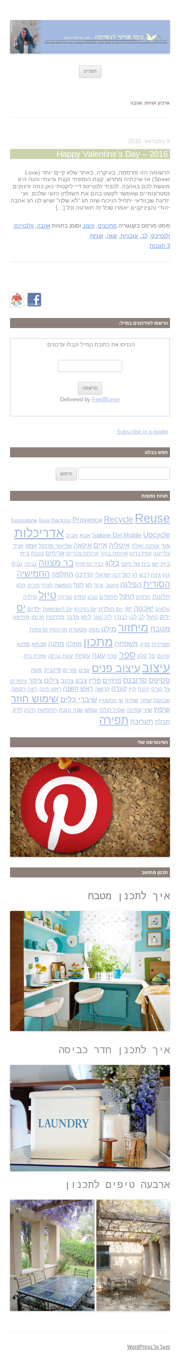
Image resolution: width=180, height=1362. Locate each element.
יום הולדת (110, 608)
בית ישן (161, 563)
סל (152, 656)
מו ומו (37, 617)
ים (21, 607)
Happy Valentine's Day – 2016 (112, 154)
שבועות (161, 700)
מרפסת (58, 629)
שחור (146, 700)
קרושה (102, 689)
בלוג (112, 563)
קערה (119, 688)
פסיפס (159, 680)
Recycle (118, 519)
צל (167, 689)
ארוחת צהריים (82, 553)
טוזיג (80, 596)
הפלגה (130, 584)
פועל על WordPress (148, 1347)
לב (144, 236)
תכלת (162, 721)
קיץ (132, 689)
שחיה (131, 700)
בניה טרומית (89, 564)
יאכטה (144, 608)
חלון (21, 585)
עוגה (112, 236)
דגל (126, 574)
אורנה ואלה (145, 545)
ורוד (98, 585)
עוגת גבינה (60, 656)
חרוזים (143, 597)
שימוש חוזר (35, 698)
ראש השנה (78, 688)
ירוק (164, 616)
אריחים (55, 553)
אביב (72, 535)
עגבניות (129, 236)
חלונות (161, 596)
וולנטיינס (23, 226)
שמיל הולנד (112, 710)
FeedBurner (106, 399)
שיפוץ (162, 709)
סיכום (163, 656)
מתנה (56, 643)
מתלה (74, 644)
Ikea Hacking (55, 520)
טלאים (162, 609)
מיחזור (133, 627)
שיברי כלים (78, 699)
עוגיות (96, 236)
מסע (94, 629)
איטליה (119, 545)
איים (100, 545)
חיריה (33, 585)
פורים (70, 670)
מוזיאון (21, 616)
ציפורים (18, 681)
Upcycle (156, 534)
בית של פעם (135, 564)
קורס (156, 689)
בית (24, 553)
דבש (144, 575)
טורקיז (65, 597)
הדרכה (84, 574)
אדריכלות (39, 533)
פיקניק (52, 670)
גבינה (30, 564)
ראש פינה (50, 689)
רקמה (18, 688)
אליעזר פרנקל (55, 545)
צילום (51, 680)
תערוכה (141, 722)
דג (134, 575)
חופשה (63, 585)
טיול (48, 595)
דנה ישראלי (108, 575)
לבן (133, 617)
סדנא (23, 644)
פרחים (112, 680)
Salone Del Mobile (116, 535)
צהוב (67, 680)
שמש (91, 709)
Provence (87, 520)
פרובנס (135, 680)
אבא (85, 535)
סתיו (112, 656)
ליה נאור (102, 617)
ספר (127, 654)
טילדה (30, 597)
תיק (17, 709)
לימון (86, 617)
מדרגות (55, 616)
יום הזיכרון (85, 609)
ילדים (34, 608)
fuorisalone (24, 520)
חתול (126, 596)
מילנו (108, 629)
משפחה (126, 644)
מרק (145, 644)
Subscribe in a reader (142, 431)
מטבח (160, 628)
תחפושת (47, 710)
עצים (84, 670)
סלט (142, 656)
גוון (166, 574)
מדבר (72, 617)
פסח (36, 670)
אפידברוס (140, 553)
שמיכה (133, 710)
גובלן (17, 564)
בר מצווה (56, 562)
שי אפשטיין (111, 700)
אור (165, 545)
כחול (152, 616)
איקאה (83, 545)
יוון (128, 608)
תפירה (114, 720)
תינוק (30, 710)
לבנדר (120, 617)
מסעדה (78, 629)
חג (88, 585)
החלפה (62, 574)
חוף (78, 584)
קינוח (143, 689)
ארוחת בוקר (114, 553)
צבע (81, 680)
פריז (95, 681)
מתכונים (107, 226)
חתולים (108, 596)
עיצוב (88, 226)
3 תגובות (159, 246)
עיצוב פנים (116, 668)
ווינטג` (111, 585)
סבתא (38, 644)
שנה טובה (71, 709)
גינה (156, 574)
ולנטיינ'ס (160, 236)
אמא (31, 545)
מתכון (98, 642)
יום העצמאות (57, 609)
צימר (35, 680)
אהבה (43, 226)
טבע (92, 597)
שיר (147, 709)
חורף (47, 585)
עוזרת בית (34, 656)
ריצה (32, 689)
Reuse (152, 518)
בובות (37, 553)
